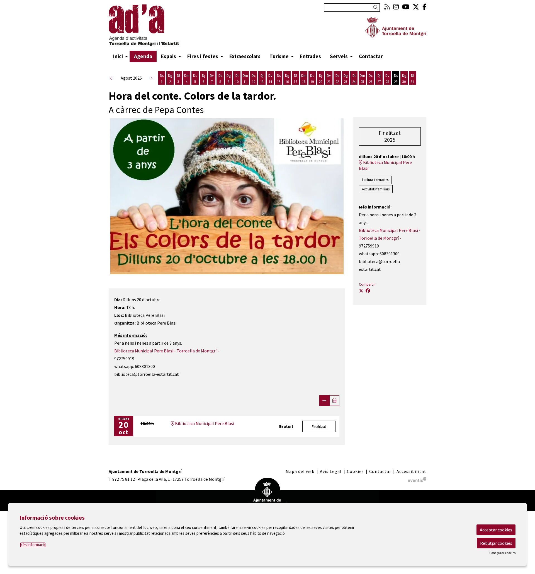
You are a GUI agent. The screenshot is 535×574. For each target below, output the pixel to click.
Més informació (33, 544)
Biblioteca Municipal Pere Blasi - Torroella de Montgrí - (166, 351)
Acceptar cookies (496, 530)
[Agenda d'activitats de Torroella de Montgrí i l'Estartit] (159, 27)
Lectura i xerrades (375, 179)
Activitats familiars (376, 189)
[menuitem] (387, 7)
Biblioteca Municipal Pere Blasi (204, 423)
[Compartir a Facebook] (368, 291)
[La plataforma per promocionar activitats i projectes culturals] (417, 479)
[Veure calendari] (334, 400)
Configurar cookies (502, 553)
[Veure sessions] (324, 400)
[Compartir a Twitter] (361, 291)
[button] (376, 7)
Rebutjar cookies (496, 543)
